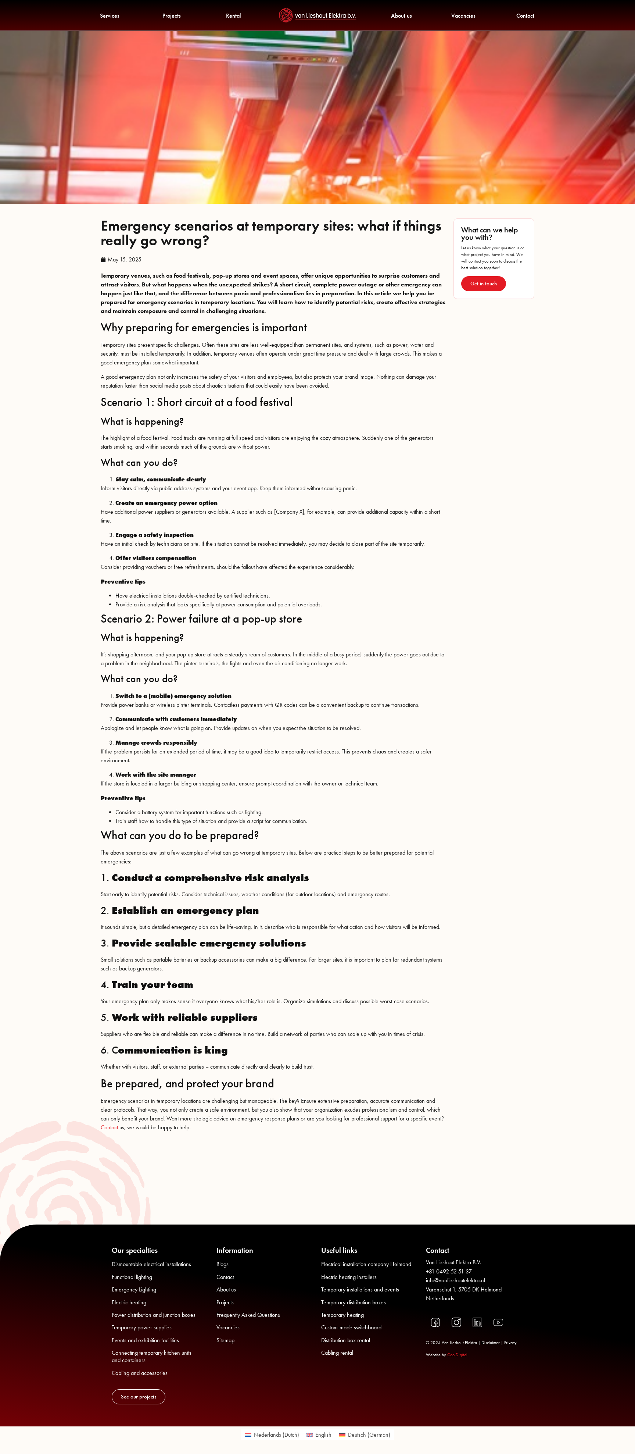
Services (109, 15)
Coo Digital (457, 1354)
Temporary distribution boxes (353, 1302)
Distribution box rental (345, 1340)
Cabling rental (337, 1352)
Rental (233, 15)
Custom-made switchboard (351, 1327)
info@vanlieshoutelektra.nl (455, 1280)
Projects (171, 15)
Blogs (222, 1264)
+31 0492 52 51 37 (449, 1271)
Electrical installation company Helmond (366, 1264)
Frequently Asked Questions (248, 1314)
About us (401, 15)
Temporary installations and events (360, 1289)
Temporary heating (342, 1314)
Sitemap (225, 1340)
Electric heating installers (349, 1276)
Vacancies (463, 15)
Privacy (510, 1342)
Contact (525, 15)
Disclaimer (490, 1342)
